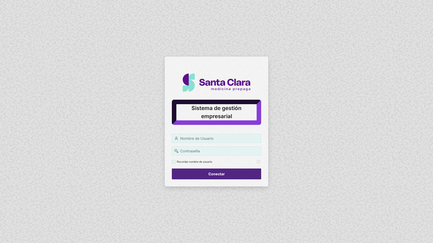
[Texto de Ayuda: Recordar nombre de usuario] (258, 161)
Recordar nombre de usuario (194, 161)
